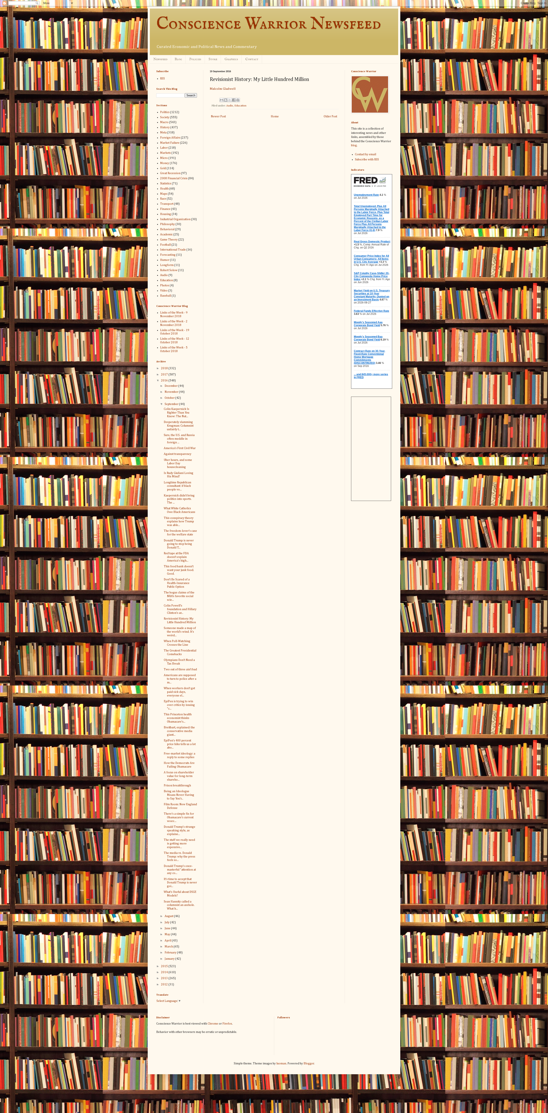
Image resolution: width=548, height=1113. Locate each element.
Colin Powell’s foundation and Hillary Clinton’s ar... (180, 609)
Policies (195, 59)
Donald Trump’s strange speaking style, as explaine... (179, 830)
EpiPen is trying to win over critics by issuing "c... (179, 705)
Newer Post (218, 116)
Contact (251, 59)
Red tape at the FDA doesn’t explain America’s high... (176, 557)
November (172, 391)
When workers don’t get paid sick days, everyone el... (179, 692)
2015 (164, 966)
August (169, 916)
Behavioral (167, 229)
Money (164, 163)
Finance (165, 209)
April (168, 940)
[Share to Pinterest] (238, 100)
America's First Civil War (180, 448)
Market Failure (169, 142)
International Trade (173, 249)
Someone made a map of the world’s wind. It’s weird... (180, 632)
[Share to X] (230, 100)
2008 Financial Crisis (174, 178)
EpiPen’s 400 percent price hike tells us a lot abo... (180, 744)
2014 (164, 972)
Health (164, 188)
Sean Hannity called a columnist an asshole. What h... (179, 905)
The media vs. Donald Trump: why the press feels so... (179, 857)
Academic (166, 234)
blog (354, 145)
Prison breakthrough (177, 785)
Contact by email (365, 154)
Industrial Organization (175, 219)
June (168, 928)
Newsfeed (160, 59)
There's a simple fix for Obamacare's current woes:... (179, 817)
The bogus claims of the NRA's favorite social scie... (179, 596)
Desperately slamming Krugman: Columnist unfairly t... (179, 426)
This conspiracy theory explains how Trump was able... (179, 522)
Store (212, 59)
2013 (164, 978)
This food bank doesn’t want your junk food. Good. (179, 570)
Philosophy (167, 224)
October (170, 397)
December (171, 385)
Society (164, 117)
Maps (163, 193)
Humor (164, 259)
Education (240, 105)
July (167, 922)
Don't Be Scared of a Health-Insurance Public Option (177, 583)
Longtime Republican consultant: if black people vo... (177, 486)
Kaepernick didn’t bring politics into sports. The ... (179, 499)
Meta (163, 132)
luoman (281, 1063)
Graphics (231, 59)
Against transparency (177, 454)
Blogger (309, 1063)
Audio (229, 105)
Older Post (330, 116)
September (172, 404)
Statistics (165, 183)
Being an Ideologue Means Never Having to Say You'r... (179, 795)
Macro (164, 122)
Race (163, 198)
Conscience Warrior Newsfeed (268, 24)
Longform (167, 265)
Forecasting (168, 254)
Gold (163, 168)
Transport (166, 203)
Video (164, 290)
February (171, 952)
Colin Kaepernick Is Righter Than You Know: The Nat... (176, 413)
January (170, 958)
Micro (164, 158)
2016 (164, 380)
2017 (164, 374)
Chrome (213, 1023)
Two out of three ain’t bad (180, 669)
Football (165, 244)
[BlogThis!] (225, 100)
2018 (164, 368)
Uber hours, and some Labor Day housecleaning (178, 464)
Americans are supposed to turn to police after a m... (180, 679)
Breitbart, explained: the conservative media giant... (179, 731)
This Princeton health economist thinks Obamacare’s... (178, 718)
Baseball (165, 295)
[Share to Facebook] (234, 100)
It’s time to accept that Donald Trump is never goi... (180, 883)
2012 (164, 984)
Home (275, 116)
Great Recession (170, 173)
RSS (162, 78)
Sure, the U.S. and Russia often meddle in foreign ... (179, 439)
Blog (178, 59)
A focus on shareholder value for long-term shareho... (179, 776)
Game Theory (169, 239)
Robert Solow (168, 270)
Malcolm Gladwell (223, 88)
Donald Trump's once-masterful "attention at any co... (180, 870)
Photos (164, 285)
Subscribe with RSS (367, 159)
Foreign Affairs (170, 137)
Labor (164, 147)
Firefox (227, 1023)
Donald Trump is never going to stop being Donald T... (179, 544)
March (169, 946)
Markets (165, 152)
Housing (165, 214)
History (165, 127)
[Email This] (221, 100)
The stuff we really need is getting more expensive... (179, 843)
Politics (165, 112)
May (168, 934)
